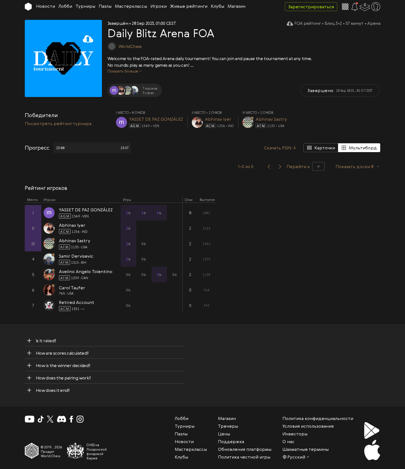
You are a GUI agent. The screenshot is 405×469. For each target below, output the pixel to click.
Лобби (65, 6)
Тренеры (228, 426)
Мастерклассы (131, 6)
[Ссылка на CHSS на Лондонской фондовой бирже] (75, 451)
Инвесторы (294, 434)
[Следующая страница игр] (280, 166)
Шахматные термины (305, 449)
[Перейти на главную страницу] (28, 6)
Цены (224, 434)
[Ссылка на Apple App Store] (372, 450)
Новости (45, 6)
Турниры (85, 6)
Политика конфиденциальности (317, 418)
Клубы (217, 6)
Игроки (158, 6)
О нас (288, 441)
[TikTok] (41, 419)
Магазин (236, 6)
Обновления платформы (244, 449)
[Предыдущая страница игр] (268, 166)
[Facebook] (71, 419)
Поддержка (231, 441)
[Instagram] (80, 419)
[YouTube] (29, 419)
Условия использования (308, 426)
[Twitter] (50, 419)
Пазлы (105, 6)
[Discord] (61, 419)
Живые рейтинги (188, 6)
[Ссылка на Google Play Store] (372, 430)
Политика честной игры (244, 457)
